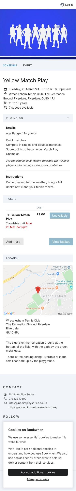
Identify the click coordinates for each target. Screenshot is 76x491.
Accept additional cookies (38, 472)
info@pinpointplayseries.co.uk (28, 403)
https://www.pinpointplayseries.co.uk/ (33, 407)
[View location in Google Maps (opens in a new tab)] (38, 289)
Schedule (10, 65)
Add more (13, 242)
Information (14, 117)
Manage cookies (38, 479)
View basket (61, 242)
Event (27, 65)
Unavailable (59, 215)
